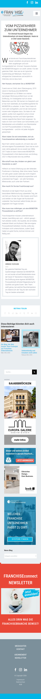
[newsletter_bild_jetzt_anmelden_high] (20, 589)
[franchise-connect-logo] (12, 11)
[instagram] (32, 2)
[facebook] (27, 2)
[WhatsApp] (20, 313)
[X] (9, 313)
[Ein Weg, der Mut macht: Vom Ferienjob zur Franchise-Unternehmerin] (10, 330)
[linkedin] (36, 2)
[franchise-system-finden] (20, 498)
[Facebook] (5, 313)
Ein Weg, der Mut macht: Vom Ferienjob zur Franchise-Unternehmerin (9, 347)
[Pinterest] (28, 313)
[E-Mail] (36, 313)
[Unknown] (20, 382)
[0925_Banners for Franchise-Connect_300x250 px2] (20, 467)
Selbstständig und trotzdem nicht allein (29, 352)
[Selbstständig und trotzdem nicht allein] (31, 330)
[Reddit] (13, 313)
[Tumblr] (24, 313)
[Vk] (32, 313)
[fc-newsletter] (20, 449)
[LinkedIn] (17, 313)
